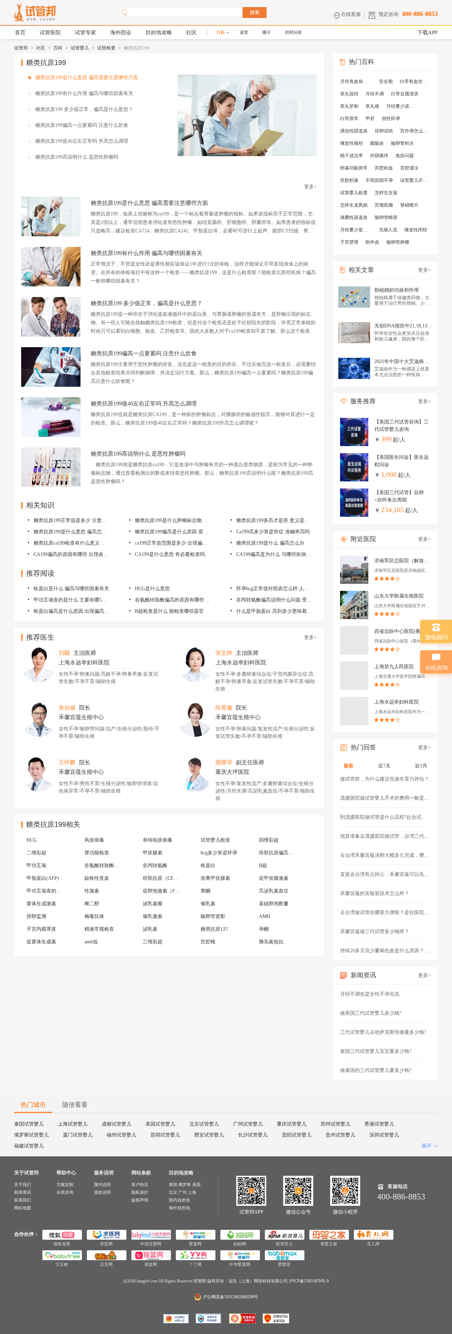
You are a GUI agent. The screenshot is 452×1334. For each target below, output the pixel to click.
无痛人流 (388, 229)
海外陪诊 (120, 32)
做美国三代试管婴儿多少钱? (371, 1013)
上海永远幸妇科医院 (84, 662)
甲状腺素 (152, 852)
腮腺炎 (377, 143)
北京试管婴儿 (204, 1124)
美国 (196, 1184)
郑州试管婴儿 (335, 1124)
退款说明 (102, 1192)
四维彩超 (269, 840)
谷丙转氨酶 (155, 865)
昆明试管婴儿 (165, 1135)
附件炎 (372, 242)
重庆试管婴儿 (292, 1124)
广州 (182, 1192)
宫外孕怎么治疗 (416, 131)
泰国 (173, 1184)
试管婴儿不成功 (416, 180)
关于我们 (22, 1184)
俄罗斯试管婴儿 (31, 1135)
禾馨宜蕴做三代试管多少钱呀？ (374, 931)
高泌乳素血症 (274, 891)
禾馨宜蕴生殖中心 (81, 717)
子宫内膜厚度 (41, 929)
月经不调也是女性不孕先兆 (369, 994)
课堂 (244, 32)
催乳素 (208, 903)
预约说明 (102, 1184)
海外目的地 (179, 1207)
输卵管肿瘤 (397, 242)
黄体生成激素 (41, 903)
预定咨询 (388, 14)
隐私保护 (139, 1192)
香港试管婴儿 (379, 1124)
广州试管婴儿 (248, 1124)
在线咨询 (64, 1192)
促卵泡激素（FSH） (162, 891)
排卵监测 (36, 916)
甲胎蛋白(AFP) (42, 878)
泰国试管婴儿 (29, 1124)
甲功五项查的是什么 (45, 891)
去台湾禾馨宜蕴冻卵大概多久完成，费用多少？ (392, 855)
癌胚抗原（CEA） (162, 878)
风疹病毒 (94, 840)
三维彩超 (152, 941)
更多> (310, 186)
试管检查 (106, 48)
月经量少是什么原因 (356, 229)
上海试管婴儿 (73, 1124)
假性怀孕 (391, 118)
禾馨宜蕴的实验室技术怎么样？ (374, 893)
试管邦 (21, 48)
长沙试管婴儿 (253, 1135)
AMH (264, 916)
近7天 (384, 766)
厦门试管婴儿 (78, 1135)
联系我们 (22, 1200)
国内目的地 (179, 1200)
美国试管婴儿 (160, 1124)
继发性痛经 (351, 143)
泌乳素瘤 (152, 903)
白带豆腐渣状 (404, 93)
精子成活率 (351, 155)
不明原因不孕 (379, 180)
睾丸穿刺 (349, 106)
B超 (263, 865)
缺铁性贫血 (96, 878)
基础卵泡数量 (274, 903)
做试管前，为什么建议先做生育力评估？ (384, 779)
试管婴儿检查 (215, 840)
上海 (192, 1192)
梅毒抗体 (94, 916)
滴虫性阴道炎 (354, 131)
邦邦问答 (293, 32)
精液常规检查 (99, 929)
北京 (173, 1192)
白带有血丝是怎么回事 (416, 81)
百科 (220, 32)
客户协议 (139, 1184)
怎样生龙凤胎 (354, 205)
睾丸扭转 (349, 93)
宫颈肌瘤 (384, 205)
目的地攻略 (158, 32)
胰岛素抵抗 (271, 941)
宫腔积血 (384, 168)
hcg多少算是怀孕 (219, 852)
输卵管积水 (402, 143)
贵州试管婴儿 (340, 1135)
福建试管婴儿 (29, 1146)
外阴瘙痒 (379, 155)
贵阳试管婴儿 (296, 1135)
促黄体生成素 (41, 941)
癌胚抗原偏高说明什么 (278, 852)
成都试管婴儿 (116, 1124)
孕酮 (264, 929)
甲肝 (370, 118)
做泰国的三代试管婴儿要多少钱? (375, 1070)
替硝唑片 (409, 205)
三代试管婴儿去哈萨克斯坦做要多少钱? (383, 1032)
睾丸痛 (372, 106)
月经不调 (374, 93)
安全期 (386, 81)
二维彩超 (36, 852)
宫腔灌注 (409, 168)
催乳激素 (152, 916)
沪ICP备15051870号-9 (309, 1281)
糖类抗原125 (214, 929)
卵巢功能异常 (354, 168)
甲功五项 (36, 865)
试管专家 (85, 32)
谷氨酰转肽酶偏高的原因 (103, 865)
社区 (191, 32)
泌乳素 (150, 929)
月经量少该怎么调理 (402, 106)
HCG (31, 840)
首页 (20, 32)
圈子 (266, 32)
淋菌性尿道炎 (354, 217)
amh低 (91, 941)
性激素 (91, 891)
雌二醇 (91, 903)
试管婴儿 (80, 48)
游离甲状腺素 (215, 878)
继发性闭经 (415, 229)
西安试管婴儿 (209, 1135)
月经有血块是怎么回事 (356, 81)
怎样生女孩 (386, 192)
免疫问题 (405, 155)
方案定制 (64, 1184)
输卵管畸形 (386, 217)
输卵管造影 (213, 916)
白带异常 (349, 118)
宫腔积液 (349, 180)
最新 (348, 766)
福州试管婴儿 (121, 1135)
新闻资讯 (22, 1192)
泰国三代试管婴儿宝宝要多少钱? (375, 1051)
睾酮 (205, 891)
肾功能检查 (96, 852)
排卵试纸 (384, 131)
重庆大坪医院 (232, 772)
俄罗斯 (184, 1184)
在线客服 (351, 14)
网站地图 (22, 1207)
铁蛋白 (208, 865)
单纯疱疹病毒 (157, 840)
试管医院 (50, 32)
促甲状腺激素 (274, 878)
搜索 (255, 12)
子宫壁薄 (349, 242)
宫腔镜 (208, 941)
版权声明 (139, 1200)
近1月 (421, 766)
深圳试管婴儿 (384, 1135)
